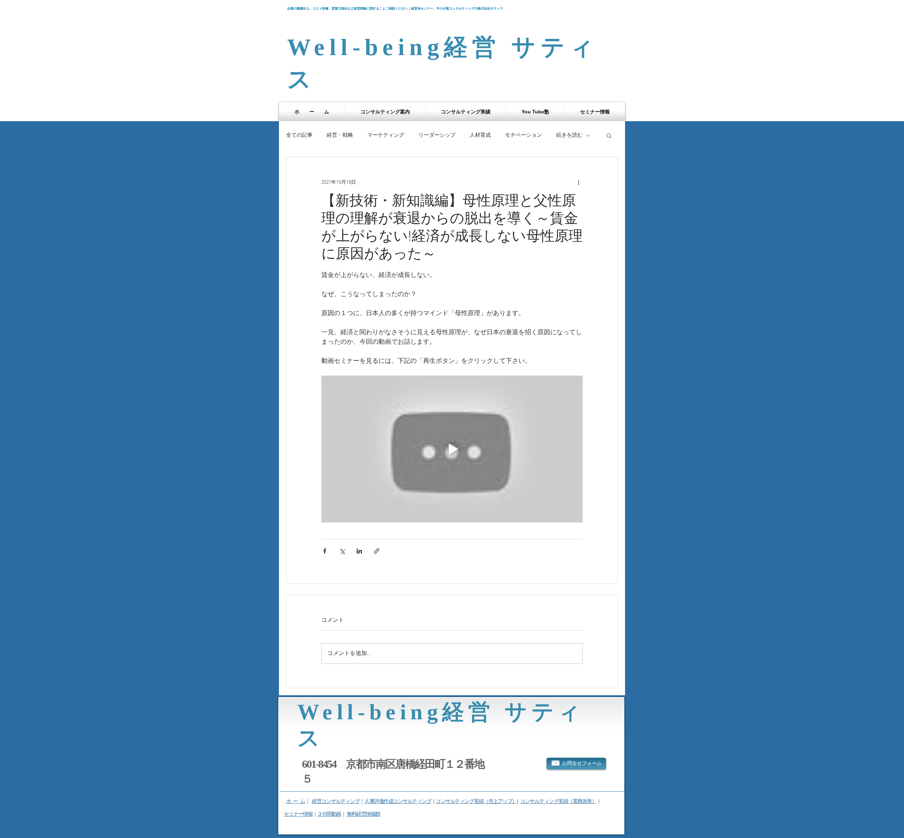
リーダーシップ (437, 135)
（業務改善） (582, 801)
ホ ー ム (295, 801)
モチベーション (523, 135)
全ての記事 (299, 135)
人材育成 (480, 135)
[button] (385, 111)
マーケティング (385, 135)
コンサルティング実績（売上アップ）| (477, 801)
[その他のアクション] (578, 182)
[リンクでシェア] (376, 551)
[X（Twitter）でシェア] (342, 551)
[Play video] (452, 449)
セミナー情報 (298, 814)
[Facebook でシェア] (324, 551)
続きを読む (569, 135)
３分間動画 (329, 814)
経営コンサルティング (335, 801)
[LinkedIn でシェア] (359, 551)
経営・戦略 (340, 135)
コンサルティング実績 (544, 801)
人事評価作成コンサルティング (397, 801)
